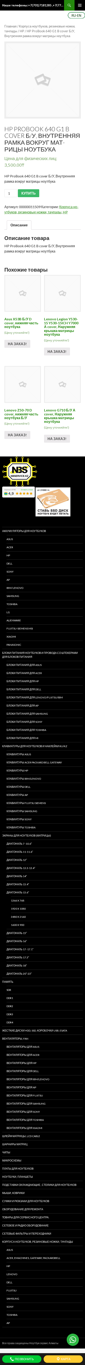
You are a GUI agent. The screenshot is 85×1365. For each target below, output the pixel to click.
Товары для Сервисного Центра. (25, 1217)
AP (8, 579)
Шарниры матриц (14, 1144)
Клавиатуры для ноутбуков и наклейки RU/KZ (34, 746)
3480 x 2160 (18, 916)
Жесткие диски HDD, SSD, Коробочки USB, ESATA (34, 1030)
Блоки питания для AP (23, 705)
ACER (10, 547)
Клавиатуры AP (17, 795)
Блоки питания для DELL (24, 689)
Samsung (13, 596)
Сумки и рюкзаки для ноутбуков (25, 1201)
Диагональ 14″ (17, 876)
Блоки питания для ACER (24, 673)
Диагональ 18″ (17, 965)
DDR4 (10, 1022)
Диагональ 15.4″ (18, 884)
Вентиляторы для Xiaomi (24, 1128)
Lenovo (12, 1274)
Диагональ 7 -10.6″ (19, 843)
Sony (10, 1306)
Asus (10, 1249)
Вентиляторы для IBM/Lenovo (28, 1079)
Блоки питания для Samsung (27, 713)
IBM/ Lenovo (15, 588)
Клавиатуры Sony (19, 819)
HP (22, 31)
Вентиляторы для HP (21, 1063)
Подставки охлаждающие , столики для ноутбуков (39, 1184)
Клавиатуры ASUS (19, 754)
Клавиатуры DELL (19, 786)
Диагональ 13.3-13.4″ (21, 868)
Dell (9, 1282)
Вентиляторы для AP (21, 1087)
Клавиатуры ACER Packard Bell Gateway (34, 762)
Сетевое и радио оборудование (25, 1225)
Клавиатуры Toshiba (21, 827)
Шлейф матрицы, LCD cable (21, 1136)
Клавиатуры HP (17, 770)
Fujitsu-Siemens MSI (20, 628)
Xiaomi (11, 636)
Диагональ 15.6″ (18, 892)
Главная (10, 26)
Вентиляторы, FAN (15, 1038)
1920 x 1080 (18, 908)
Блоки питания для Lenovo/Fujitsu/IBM (35, 697)
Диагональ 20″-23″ (19, 973)
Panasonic (14, 644)
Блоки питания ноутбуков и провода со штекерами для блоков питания (40, 654)
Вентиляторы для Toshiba (25, 1120)
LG (8, 612)
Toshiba (12, 604)
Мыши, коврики (13, 1193)
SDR (9, 990)
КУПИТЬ (28, 193)
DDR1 (10, 998)
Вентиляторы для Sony (23, 1111)
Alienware (14, 620)
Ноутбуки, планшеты (17, 1176)
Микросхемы (11, 1160)
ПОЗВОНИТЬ (24, 1359)
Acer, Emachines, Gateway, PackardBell (33, 1258)
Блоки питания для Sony (24, 721)
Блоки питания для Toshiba (26, 730)
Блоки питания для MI (22, 738)
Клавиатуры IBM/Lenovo (24, 778)
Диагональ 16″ (17, 941)
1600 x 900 (17, 925)
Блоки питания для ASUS (24, 665)
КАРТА (65, 1359)
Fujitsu (12, 1290)
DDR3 (10, 1014)
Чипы (6, 1152)
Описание (19, 225)
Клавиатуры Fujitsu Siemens (26, 803)
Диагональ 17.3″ (18, 957)
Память (7, 981)
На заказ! (17, 344)
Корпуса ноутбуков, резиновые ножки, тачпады (37, 1241)
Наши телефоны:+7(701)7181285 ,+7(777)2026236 (33, 5)
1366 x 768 (17, 900)
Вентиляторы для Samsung (26, 1103)
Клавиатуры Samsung (22, 811)
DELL (9, 563)
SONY (10, 571)
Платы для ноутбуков (18, 1168)
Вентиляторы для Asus (23, 1046)
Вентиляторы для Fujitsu (25, 1095)
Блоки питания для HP (23, 681)
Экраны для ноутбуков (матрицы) (26, 835)
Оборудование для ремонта (22, 1209)
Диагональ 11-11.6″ (20, 851)
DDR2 (10, 1006)
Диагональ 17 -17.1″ (20, 949)
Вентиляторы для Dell (23, 1071)
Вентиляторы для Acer (23, 1055)
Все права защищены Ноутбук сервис (25, 1343)
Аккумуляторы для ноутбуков (24, 531)
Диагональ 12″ (17, 860)
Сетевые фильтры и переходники (26, 1233)
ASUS (10, 539)
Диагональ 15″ (17, 933)
